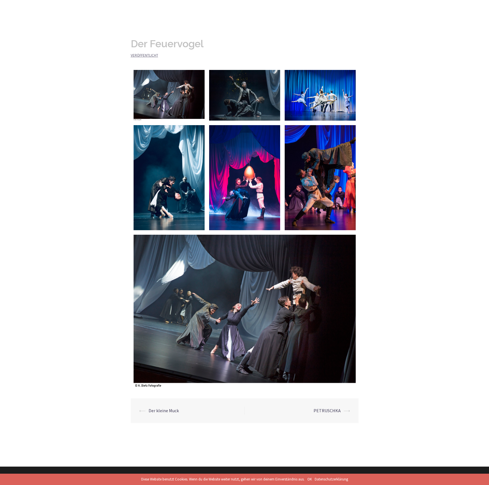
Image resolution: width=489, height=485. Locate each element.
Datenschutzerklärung (331, 479)
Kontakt (394, 9)
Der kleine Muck (164, 410)
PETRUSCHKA (327, 410)
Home (313, 9)
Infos (332, 9)
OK (309, 479)
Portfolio (353, 9)
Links (374, 9)
